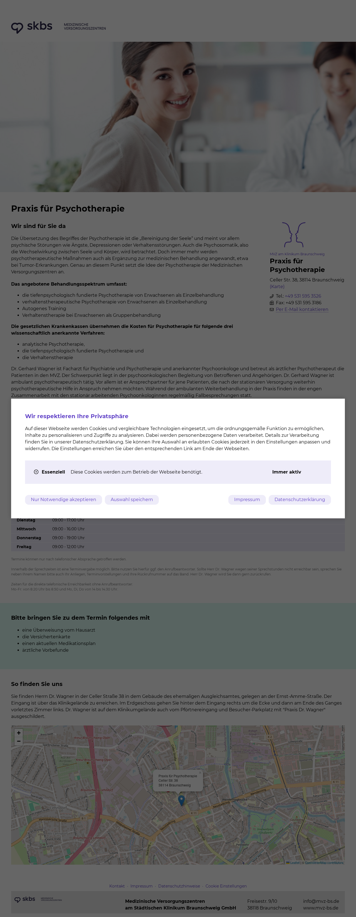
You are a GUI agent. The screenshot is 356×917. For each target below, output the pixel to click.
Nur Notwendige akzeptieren (63, 499)
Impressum (247, 499)
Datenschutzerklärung (300, 499)
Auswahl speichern (132, 499)
